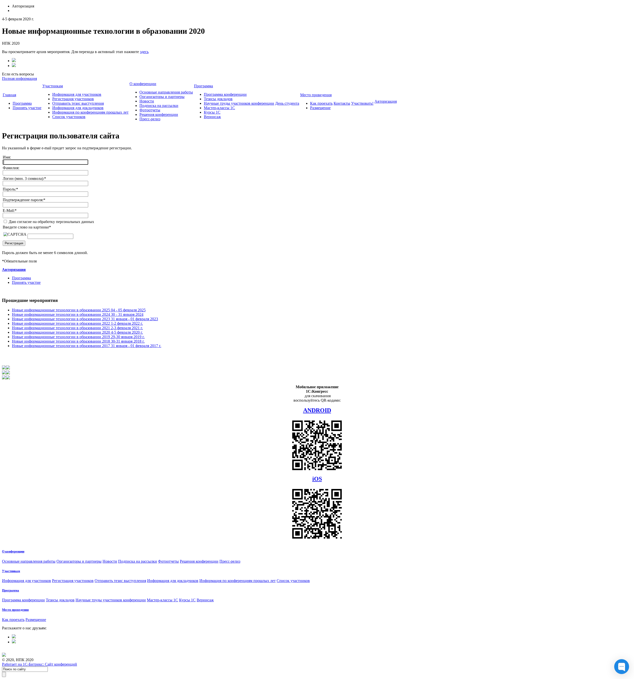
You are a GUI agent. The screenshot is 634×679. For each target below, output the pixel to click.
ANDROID (317, 410)
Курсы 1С (212, 112)
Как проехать (321, 103)
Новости (146, 101)
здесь (144, 52)
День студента (287, 103)
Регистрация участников (73, 99)
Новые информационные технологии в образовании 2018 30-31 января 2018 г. (78, 341)
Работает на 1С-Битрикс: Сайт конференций (39, 664)
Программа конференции (225, 94)
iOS (317, 479)
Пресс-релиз (149, 119)
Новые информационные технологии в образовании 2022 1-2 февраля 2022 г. (77, 323)
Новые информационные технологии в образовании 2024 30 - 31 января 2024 (77, 314)
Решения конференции (158, 114)
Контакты (342, 103)
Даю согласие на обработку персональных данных (51, 222)
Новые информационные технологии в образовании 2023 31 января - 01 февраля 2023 (85, 319)
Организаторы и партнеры (162, 97)
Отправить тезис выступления (78, 103)
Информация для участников (76, 94)
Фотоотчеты (149, 110)
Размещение (320, 108)
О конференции (143, 84)
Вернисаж (212, 117)
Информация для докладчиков (78, 108)
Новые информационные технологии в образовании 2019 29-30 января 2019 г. (78, 337)
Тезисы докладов (218, 99)
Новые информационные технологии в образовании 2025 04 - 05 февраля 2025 (79, 310)
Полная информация (19, 78)
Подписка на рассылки (158, 105)
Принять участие (27, 108)
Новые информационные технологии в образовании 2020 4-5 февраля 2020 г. (77, 332)
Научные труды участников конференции (239, 103)
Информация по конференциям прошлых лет (90, 112)
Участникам (52, 86)
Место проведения (316, 95)
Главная (9, 95)
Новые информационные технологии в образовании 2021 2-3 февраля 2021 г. (77, 328)
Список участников (68, 117)
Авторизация (385, 101)
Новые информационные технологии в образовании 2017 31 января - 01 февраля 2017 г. (86, 346)
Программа (22, 103)
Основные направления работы (166, 92)
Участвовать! (362, 103)
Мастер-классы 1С (219, 108)
